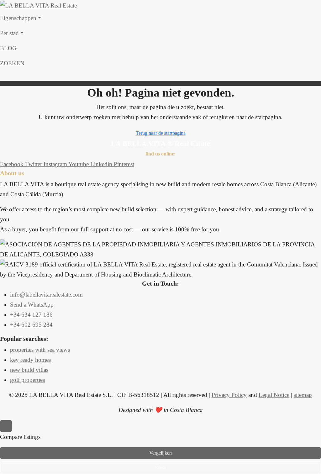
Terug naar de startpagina (161, 133)
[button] (160, 76)
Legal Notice (274, 395)
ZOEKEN (12, 63)
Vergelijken (160, 453)
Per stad (9, 33)
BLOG (8, 48)
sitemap (303, 395)
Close (160, 467)
